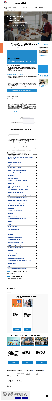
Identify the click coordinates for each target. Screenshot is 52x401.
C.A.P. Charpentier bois (12, 181)
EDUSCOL (18, 376)
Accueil (4, 10)
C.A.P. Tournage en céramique (13, 266)
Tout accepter (25, 398)
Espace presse (28, 374)
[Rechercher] (44, 7)
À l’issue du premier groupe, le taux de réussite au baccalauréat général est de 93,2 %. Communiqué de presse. (13, 358)
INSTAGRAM (37, 374)
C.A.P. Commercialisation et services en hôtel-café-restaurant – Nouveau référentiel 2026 (21, 187)
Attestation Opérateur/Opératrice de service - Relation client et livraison (17, 153)
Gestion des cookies (33, 397)
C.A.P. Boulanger (11, 175)
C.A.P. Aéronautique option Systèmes (14, 162)
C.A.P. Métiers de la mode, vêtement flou (15, 239)
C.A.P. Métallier (10, 234)
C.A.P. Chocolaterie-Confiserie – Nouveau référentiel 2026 (18, 185)
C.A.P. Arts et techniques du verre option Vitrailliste (17, 170)
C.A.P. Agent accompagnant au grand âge (15, 164)
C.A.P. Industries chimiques (12, 216)
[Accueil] (8, 3)
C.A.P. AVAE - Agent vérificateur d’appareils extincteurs (18, 172)
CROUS (8, 390)
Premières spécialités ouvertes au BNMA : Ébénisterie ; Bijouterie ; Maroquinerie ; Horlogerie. (41, 357)
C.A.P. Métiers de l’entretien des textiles (15, 237)
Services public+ (38, 397)
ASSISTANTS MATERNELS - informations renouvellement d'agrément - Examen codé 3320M (20, 158)
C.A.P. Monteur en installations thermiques (15, 247)
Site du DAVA (18, 77)
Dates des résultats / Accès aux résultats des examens (27, 315)
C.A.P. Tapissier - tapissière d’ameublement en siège (17, 265)
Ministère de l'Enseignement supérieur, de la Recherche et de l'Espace (20, 374)
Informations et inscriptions (16, 317)
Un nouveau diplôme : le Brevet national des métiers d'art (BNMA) (41, 352)
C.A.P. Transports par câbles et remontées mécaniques (17, 268)
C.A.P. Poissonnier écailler (12, 255)
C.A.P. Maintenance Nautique (13, 226)
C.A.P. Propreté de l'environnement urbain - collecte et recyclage (19, 260)
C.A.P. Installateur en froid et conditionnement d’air (17, 218)
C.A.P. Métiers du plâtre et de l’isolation (15, 244)
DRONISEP (8, 382)
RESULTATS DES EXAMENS (42, 69)
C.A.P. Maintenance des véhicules (14, 224)
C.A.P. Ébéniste (10, 207)
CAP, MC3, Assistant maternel (15, 314)
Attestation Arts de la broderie (11, 152)
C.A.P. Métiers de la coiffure (13, 236)
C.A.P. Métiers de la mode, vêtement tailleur (15, 240)
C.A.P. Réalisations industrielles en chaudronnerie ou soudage (19, 261)
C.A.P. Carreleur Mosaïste (12, 177)
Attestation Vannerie (10, 151)
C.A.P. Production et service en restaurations (16, 258)
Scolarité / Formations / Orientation (14, 7)
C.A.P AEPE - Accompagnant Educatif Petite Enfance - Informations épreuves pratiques (22, 160)
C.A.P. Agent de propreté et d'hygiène (14, 167)
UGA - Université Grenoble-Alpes (11, 386)
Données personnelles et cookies (22, 394)
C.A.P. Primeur (10, 257)
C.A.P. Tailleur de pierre (12, 263)
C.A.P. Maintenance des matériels (14, 223)
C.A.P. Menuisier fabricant (12, 231)
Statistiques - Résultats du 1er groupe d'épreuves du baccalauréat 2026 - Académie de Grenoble (13, 353)
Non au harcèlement (19, 381)
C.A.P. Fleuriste (10, 213)
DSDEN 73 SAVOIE (9, 376)
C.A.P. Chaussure (11, 183)
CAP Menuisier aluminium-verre (13, 229)
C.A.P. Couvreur (10, 198)
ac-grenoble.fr (21, 3)
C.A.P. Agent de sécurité (12, 168)
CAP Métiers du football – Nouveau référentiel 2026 (17, 242)
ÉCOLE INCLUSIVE (9, 379)
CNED (17, 377)
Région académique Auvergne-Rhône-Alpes (5, 8)
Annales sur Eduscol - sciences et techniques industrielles (15, 278)
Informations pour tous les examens (43, 55)
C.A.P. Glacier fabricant (12, 215)
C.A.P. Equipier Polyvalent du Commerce (15, 210)
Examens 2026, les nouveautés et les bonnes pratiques (26, 352)
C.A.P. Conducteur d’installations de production (16, 190)
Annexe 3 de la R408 (11, 135)
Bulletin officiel (18, 380)
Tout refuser (18, 398)
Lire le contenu (17, 329)
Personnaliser (11, 398)
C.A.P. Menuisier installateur (13, 232)
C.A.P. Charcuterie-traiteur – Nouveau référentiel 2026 (17, 180)
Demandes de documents (42, 56)
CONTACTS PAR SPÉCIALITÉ (11, 273)
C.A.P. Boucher (10, 173)
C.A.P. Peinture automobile (12, 253)
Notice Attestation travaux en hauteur (14, 134)
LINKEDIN (37, 373)
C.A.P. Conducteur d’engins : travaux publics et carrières (18, 189)
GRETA (8, 385)
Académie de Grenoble (9, 7)
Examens (9, 291)
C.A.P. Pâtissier (10, 250)
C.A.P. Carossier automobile (13, 178)
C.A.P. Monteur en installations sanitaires (15, 245)
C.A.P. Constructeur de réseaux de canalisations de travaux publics (20, 195)
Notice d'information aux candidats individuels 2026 (15, 70)
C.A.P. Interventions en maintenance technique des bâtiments (19, 219)
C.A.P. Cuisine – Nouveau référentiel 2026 (15, 202)
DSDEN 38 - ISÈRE (9, 375)
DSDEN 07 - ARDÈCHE (9, 372)
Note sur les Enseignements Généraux (12, 98)
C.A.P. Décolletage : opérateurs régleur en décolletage (17, 203)
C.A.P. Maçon (10, 221)
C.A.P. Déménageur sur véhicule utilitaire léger (16, 205)
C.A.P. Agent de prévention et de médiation (15, 165)
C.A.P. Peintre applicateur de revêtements (15, 252)
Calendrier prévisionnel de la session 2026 (13, 96)
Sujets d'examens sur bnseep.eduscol (12, 279)
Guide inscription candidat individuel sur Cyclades (14, 65)
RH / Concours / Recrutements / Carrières (25, 7)
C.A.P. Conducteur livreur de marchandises (15, 192)
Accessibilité (47, 7)
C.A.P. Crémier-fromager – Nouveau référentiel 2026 (17, 200)
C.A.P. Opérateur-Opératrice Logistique (15, 248)
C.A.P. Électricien (11, 208)
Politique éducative (36, 7)
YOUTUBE (37, 375)
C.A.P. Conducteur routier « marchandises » (15, 194)
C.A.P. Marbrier (10, 227)
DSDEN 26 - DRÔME (9, 374)
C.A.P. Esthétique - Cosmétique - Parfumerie (16, 211)
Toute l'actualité (28, 373)
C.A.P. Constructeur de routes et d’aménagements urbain (18, 197)
